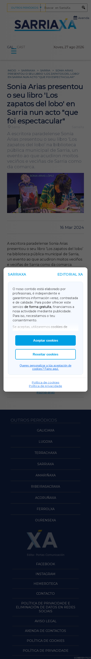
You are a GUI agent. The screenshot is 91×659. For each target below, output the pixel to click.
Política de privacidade (45, 386)
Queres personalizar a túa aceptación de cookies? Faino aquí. (45, 367)
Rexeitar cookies (45, 354)
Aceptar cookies (45, 340)
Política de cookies (45, 382)
